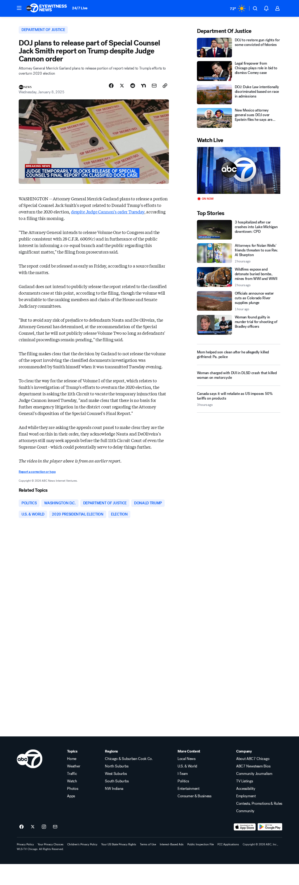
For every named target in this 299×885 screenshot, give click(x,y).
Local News (187, 759)
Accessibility (245, 789)
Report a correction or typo (37, 472)
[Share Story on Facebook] (111, 86)
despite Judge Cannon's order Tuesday (107, 212)
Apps (71, 796)
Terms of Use (148, 844)
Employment (246, 796)
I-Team (183, 774)
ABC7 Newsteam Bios (253, 766)
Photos (72, 789)
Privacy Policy (25, 844)
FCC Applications (228, 844)
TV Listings (244, 781)
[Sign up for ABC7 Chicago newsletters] (55, 827)
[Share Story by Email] (154, 86)
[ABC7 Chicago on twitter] (32, 827)
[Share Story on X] (122, 86)
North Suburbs (116, 766)
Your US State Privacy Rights (118, 844)
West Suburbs (116, 774)
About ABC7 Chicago (252, 759)
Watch (72, 781)
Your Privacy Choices (51, 844)
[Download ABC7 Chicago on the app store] (245, 827)
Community (245, 811)
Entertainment (188, 789)
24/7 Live (80, 8)
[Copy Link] (165, 86)
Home (71, 759)
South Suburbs (116, 781)
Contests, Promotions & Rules (259, 803)
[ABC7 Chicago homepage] (46, 8)
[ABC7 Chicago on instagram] (44, 827)
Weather (73, 766)
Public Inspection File (200, 844)
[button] (19, 8)
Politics (183, 781)
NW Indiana (114, 789)
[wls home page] (29, 758)
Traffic (72, 774)
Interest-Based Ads (172, 844)
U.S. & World (187, 766)
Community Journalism (254, 774)
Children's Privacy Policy (82, 844)
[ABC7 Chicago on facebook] (21, 827)
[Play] (238, 170)
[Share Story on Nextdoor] (143, 86)
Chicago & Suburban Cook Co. (129, 759)
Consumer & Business (194, 796)
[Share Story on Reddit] (133, 86)
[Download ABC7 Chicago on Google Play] (270, 827)
